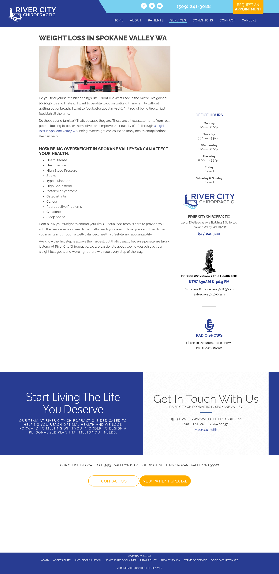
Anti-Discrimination (88, 560)
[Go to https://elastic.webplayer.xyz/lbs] (209, 273)
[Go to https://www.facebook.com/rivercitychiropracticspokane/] (144, 6)
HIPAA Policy (148, 560)
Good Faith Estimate (224, 560)
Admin (45, 560)
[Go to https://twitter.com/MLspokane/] (152, 6)
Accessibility (62, 560)
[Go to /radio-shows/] (209, 335)
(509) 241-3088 (194, 6)
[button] (114, 480)
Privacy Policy (170, 560)
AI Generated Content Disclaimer (139, 568)
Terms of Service (195, 560)
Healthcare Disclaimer (120, 560)
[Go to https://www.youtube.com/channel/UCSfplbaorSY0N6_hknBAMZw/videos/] (160, 6)
